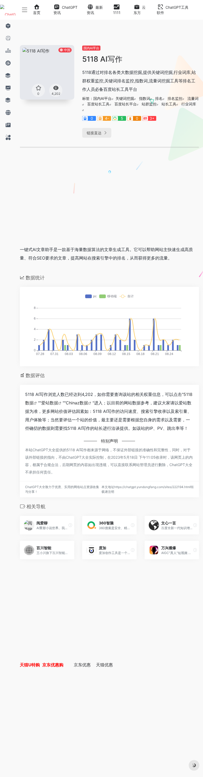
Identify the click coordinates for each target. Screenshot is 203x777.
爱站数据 (49, 402)
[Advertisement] (88, 202)
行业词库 (188, 104)
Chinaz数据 (77, 402)
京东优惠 (82, 664)
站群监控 (149, 104)
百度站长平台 (125, 104)
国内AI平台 (91, 48)
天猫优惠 (104, 664)
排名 (159, 98)
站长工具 (169, 104)
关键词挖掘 (125, 98)
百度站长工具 (98, 104)
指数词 (144, 98)
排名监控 (175, 98)
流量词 (193, 98)
